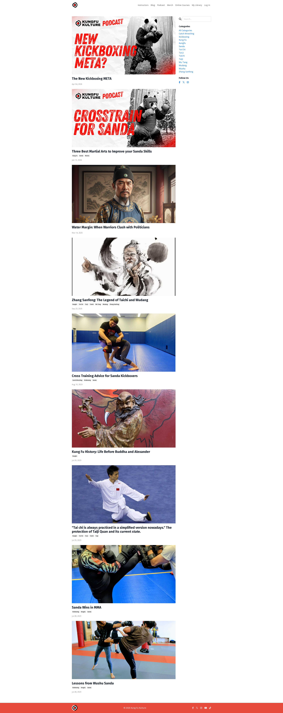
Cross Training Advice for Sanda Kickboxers (105, 376)
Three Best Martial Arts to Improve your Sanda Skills (112, 151)
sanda (81, 155)
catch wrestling (77, 380)
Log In (207, 5)
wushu (87, 155)
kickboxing (87, 380)
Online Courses (182, 5)
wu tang (98, 304)
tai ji (86, 304)
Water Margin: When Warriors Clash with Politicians (111, 227)
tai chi (81, 304)
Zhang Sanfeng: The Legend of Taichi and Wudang (110, 300)
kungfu (75, 304)
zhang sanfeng (114, 304)
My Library (197, 5)
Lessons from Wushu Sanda (93, 683)
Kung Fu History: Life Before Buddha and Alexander (111, 452)
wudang (105, 304)
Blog (153, 5)
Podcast (161, 5)
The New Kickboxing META (92, 79)
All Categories (185, 30)
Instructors (143, 5)
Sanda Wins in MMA (86, 607)
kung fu (75, 155)
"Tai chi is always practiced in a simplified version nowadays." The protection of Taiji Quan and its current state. (122, 530)
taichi (92, 304)
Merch (170, 5)
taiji (97, 536)
